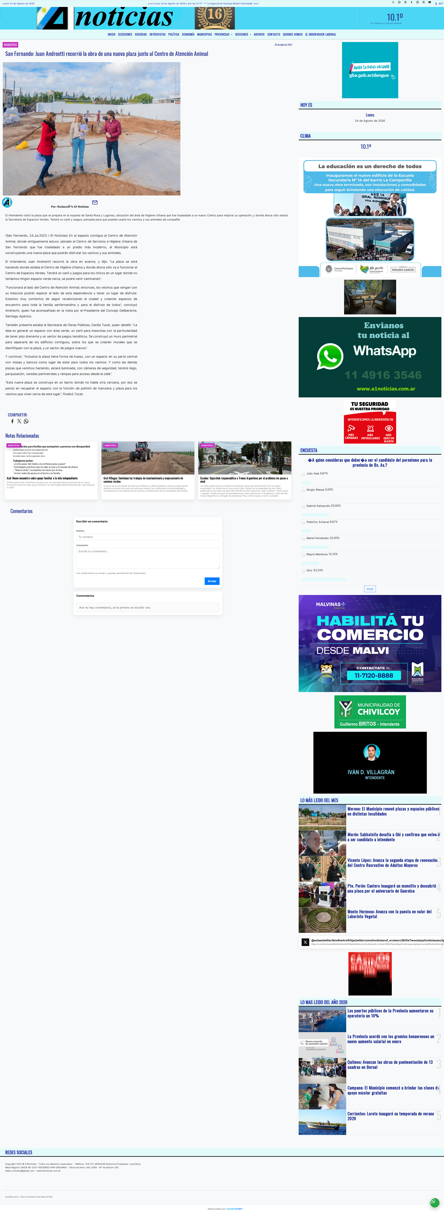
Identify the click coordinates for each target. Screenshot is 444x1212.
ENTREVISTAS (158, 34)
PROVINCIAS (222, 34)
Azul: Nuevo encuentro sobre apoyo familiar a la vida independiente (42, 478)
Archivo (259, 34)
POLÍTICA (173, 34)
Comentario (82, 545)
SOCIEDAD (141, 34)
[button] (395, 3)
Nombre (80, 531)
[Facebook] (413, 3)
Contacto (273, 34)
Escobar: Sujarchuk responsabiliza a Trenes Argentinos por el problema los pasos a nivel (244, 480)
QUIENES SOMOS (293, 34)
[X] (407, 3)
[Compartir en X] (19, 421)
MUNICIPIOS (204, 34)
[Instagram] (419, 3)
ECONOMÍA (188, 34)
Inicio (112, 34)
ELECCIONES (125, 34)
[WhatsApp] (401, 3)
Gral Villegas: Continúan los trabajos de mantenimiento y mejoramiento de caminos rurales (143, 480)
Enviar (212, 581)
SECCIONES (242, 34)
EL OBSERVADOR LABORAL (320, 34)
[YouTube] (431, 3)
